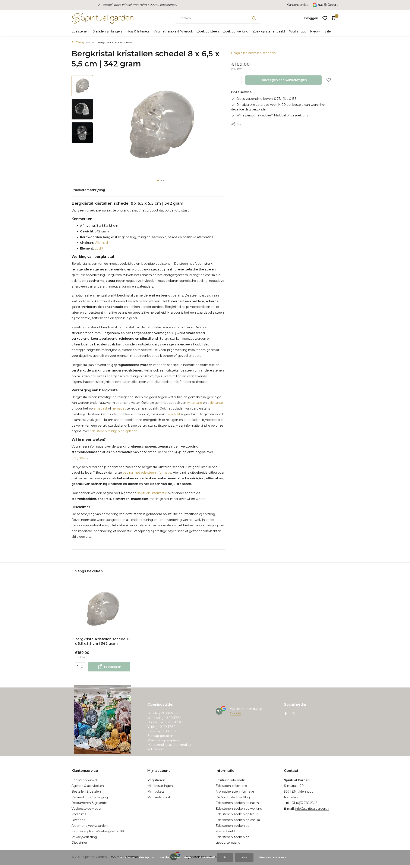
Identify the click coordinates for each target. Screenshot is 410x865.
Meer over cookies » (272, 857)
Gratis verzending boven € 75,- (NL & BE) (266, 99)
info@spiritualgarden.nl (312, 809)
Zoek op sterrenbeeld (269, 31)
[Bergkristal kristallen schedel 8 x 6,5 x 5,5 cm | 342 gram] (102, 609)
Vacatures (79, 814)
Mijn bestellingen (160, 786)
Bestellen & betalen (86, 791)
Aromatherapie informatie (235, 791)
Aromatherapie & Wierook (173, 31)
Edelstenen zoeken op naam (237, 803)
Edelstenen (80, 31)
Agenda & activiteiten (88, 786)
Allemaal (101, 243)
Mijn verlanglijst (158, 797)
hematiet (119, 408)
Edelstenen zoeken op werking (239, 809)
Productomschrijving (88, 190)
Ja (225, 857)
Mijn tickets (155, 791)
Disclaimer (79, 842)
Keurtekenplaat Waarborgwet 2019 (98, 831)
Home (90, 42)
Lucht (98, 248)
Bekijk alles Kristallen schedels (253, 53)
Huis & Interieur (138, 31)
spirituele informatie (152, 493)
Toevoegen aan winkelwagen (283, 80)
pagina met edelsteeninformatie (147, 472)
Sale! (328, 31)
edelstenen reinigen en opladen (113, 431)
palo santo (215, 403)
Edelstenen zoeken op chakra (238, 820)
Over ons (78, 820)
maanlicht (172, 414)
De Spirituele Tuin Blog (233, 797)
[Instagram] (293, 713)
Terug (79, 42)
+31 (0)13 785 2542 (303, 803)
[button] (158, 180)
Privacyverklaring (84, 837)
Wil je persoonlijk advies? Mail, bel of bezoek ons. (272, 115)
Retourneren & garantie (89, 803)
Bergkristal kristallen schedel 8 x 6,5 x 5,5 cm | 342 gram (102, 641)
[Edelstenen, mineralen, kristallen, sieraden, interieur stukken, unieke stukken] (102, 18)
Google (333, 5)
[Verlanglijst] (324, 18)
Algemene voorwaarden (90, 826)
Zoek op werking (235, 31)
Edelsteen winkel (84, 780)
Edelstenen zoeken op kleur (237, 814)
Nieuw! (315, 31)
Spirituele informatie (231, 780)
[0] (332, 18)
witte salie (194, 403)
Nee (244, 857)
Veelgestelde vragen (87, 809)
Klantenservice (297, 5)
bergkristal (79, 458)
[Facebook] (285, 713)
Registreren (156, 780)
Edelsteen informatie (231, 786)
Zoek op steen (208, 31)
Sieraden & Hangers (107, 31)
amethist (100, 408)
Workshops (297, 31)
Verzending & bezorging (90, 797)
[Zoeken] (254, 18)
